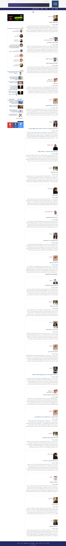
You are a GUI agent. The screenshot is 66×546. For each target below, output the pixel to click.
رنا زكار (52, 520)
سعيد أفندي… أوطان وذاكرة (52, 329)
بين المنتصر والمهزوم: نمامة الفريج (14, 51)
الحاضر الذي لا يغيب (53, 262)
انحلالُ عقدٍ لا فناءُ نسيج (53, 351)
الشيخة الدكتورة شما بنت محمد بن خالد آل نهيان (51, 274)
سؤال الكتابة (55, 195)
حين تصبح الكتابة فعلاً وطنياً (52, 217)
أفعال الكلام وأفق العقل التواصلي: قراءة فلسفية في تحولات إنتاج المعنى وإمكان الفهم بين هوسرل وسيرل (13, 46)
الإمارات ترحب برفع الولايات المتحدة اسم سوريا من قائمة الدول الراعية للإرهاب (13, 102)
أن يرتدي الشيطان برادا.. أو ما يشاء (50, 460)
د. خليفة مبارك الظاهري (49, 58)
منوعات (46, 9)
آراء (49, 9)
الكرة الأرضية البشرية (53, 22)
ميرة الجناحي (51, 99)
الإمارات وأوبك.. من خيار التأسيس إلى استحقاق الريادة (46, 417)
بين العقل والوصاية (53, 526)
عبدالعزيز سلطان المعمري (49, 211)
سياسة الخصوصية (26, 543)
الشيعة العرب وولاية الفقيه (52, 63)
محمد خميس (17, 50)
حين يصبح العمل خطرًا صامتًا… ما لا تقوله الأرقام (48, 151)
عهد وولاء (55, 83)
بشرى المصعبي (50, 16)
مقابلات (42, 9)
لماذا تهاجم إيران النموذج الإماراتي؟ (50, 437)
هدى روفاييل (51, 322)
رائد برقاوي (51, 280)
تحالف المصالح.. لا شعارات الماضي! (50, 395)
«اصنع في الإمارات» (53, 482)
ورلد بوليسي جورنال (35, 9)
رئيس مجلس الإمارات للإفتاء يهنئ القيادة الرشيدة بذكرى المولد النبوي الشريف (13, 111)
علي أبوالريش (17, 30)
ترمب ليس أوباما (54, 172)
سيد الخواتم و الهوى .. (16, 65)
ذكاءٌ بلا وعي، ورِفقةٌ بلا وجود (52, 105)
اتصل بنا (18, 543)
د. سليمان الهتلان (50, 79)
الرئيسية (56, 9)
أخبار (52, 9)
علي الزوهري (51, 301)
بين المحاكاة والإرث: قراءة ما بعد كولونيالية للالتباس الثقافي (45, 374)
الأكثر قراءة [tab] (19, 99)
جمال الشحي (51, 38)
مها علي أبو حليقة (50, 188)
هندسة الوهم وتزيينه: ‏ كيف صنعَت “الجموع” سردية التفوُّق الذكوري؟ (43, 128)
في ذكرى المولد (16, 36)
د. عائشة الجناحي (16, 39)
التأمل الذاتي (55, 504)
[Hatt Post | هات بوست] (55, 4)
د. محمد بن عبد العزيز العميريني (14, 44)
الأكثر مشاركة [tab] (11, 99)
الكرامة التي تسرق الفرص (52, 42)
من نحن (21, 543)
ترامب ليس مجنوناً (54, 306)
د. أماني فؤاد (51, 121)
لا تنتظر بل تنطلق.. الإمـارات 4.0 (51, 285)
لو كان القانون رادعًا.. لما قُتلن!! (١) (50, 240)
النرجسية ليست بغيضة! (15, 31)
